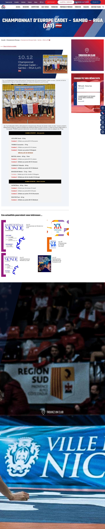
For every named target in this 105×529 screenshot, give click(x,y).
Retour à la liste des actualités (10, 46)
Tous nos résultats (96, 108)
